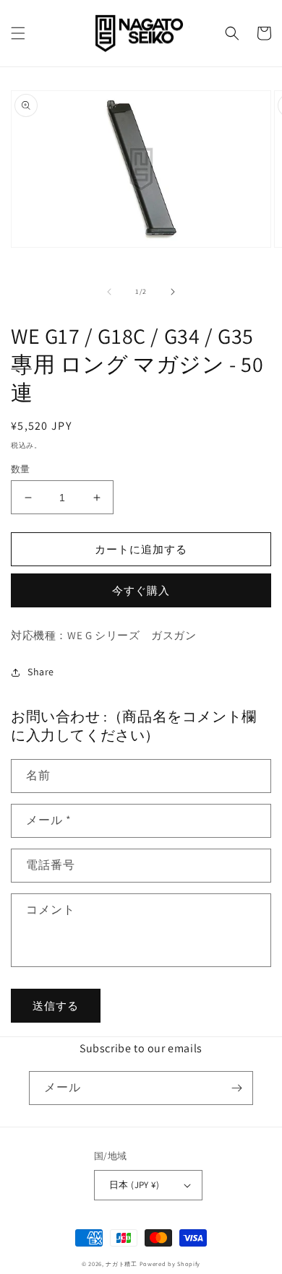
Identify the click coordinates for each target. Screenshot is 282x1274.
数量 (20, 469)
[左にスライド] (109, 292)
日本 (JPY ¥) (134, 1185)
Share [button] (40, 671)
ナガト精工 (121, 1264)
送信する (56, 1006)
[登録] (236, 1088)
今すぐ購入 (141, 590)
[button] (18, 33)
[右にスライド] (173, 292)
